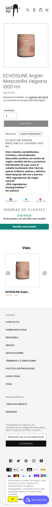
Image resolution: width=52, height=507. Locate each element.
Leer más (23, 499)
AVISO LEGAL (13, 376)
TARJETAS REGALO (16, 404)
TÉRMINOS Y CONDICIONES (21, 360)
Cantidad (9, 110)
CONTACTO (12, 322)
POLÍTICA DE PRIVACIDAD (20, 368)
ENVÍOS (10, 345)
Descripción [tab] (10, 134)
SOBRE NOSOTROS (16, 329)
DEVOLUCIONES (14, 353)
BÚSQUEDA (12, 337)
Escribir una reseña (24, 226)
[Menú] (47, 10)
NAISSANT (11, 411)
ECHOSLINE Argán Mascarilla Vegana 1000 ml (21, 292)
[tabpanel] (26, 165)
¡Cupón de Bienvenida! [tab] (31, 134)
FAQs (9, 384)
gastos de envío (38, 97)
